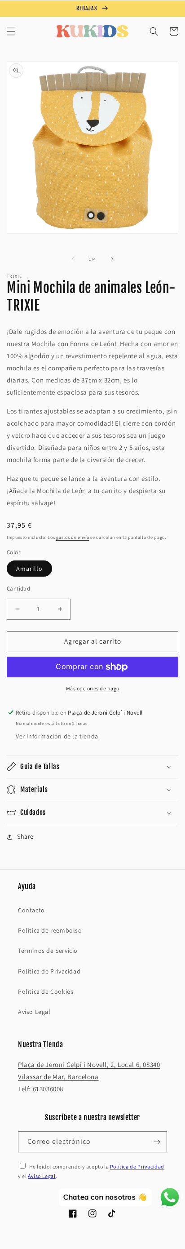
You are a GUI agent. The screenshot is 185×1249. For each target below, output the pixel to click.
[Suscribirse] (157, 1141)
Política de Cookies (45, 991)
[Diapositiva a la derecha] (112, 259)
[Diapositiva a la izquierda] (73, 259)
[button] (11, 31)
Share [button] (25, 836)
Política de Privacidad (49, 971)
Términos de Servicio (48, 951)
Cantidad (18, 588)
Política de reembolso (50, 930)
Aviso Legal (34, 1012)
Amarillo (29, 568)
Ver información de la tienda (57, 736)
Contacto (31, 910)
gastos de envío (72, 537)
